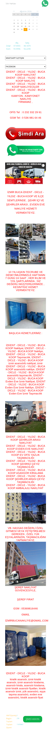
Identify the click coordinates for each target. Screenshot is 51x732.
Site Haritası (11, 3)
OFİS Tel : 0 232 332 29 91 (26, 112)
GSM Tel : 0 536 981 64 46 (25, 117)
